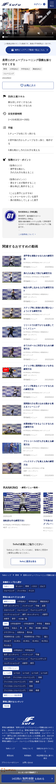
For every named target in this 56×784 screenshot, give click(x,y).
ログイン (38, 4)
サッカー (19, 586)
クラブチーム (9, 632)
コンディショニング (12, 614)
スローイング (9, 610)
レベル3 (35, 673)
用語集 (6, 706)
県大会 (29, 632)
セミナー (7, 650)
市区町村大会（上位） (12, 637)
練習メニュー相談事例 (12, 695)
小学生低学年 (15, 624)
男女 (31, 628)
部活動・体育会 (42, 628)
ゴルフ (42, 586)
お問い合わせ (28, 762)
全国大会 (20, 632)
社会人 (14, 628)
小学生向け (14, 69)
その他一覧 (22, 619)
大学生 (6, 628)
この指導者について (26, 234)
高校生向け (37, 69)
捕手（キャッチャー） (31, 614)
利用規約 (27, 756)
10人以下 (7, 641)
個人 (46, 637)
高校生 (47, 624)
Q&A (6, 624)
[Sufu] (11, 4)
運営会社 (10, 756)
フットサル (21, 591)
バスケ (34, 586)
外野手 (6, 619)
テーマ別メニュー (11, 668)
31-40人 (35, 641)
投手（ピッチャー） (12, 606)
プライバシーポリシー (10, 762)
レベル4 (44, 673)
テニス (31, 591)
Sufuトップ (6, 575)
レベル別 (7, 673)
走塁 (43, 606)
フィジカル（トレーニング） (24, 677)
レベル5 (7, 677)
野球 (5, 69)
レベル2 (26, 673)
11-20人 (17, 641)
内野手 (45, 614)
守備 (37, 606)
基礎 (37, 682)
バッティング (27, 606)
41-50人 (45, 641)
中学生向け (25, 69)
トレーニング (8, 74)
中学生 (39, 624)
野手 (14, 619)
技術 (40, 677)
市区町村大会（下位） (32, 637)
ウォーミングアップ (38, 610)
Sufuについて (28, 748)
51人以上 (7, 645)
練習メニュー (9, 601)
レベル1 (17, 673)
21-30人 (26, 641)
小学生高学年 (29, 624)
